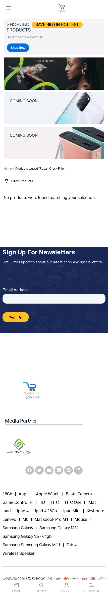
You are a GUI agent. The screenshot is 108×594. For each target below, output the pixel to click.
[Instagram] (78, 470)
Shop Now (18, 47)
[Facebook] (29, 470)
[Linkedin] (59, 470)
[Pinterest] (68, 470)
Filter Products (22, 181)
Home (8, 168)
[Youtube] (49, 470)
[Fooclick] (61, 8)
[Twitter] (39, 470)
